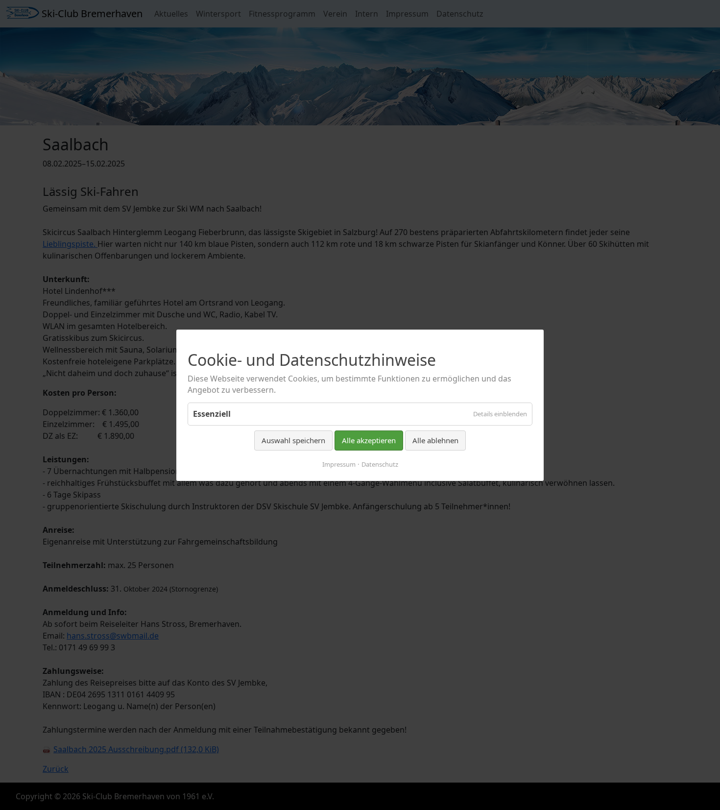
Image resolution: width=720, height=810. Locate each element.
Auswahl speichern (293, 440)
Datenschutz (379, 463)
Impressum (339, 463)
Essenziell (212, 413)
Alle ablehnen (435, 440)
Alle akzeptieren (369, 440)
